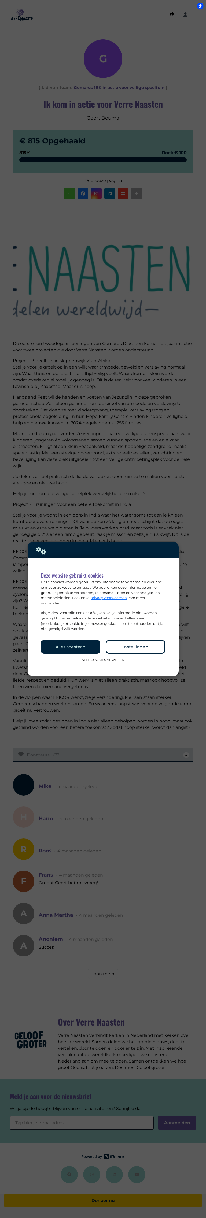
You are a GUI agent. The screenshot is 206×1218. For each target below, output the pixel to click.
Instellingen (135, 646)
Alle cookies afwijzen (103, 660)
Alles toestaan (71, 646)
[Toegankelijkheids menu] (200, 6)
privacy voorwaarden (108, 598)
